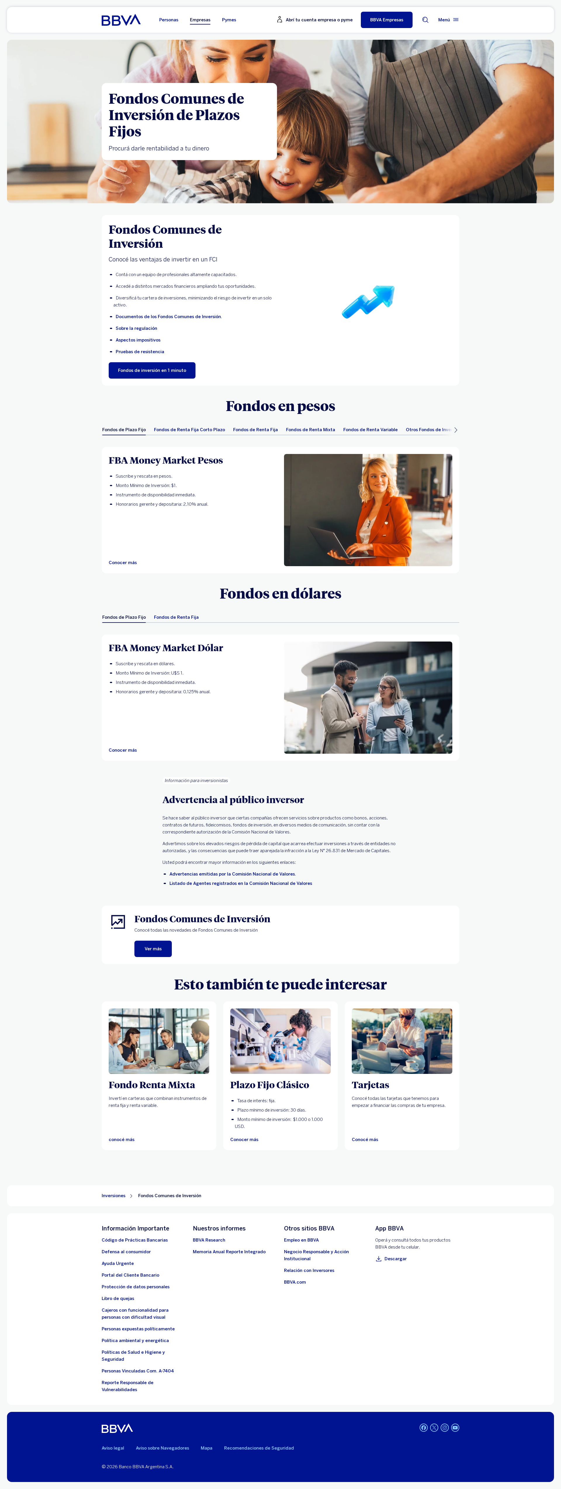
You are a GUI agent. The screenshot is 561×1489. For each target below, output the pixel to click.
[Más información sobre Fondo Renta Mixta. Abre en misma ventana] (159, 1041)
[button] (387, 20)
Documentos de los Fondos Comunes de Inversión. (169, 316)
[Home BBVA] (121, 20)
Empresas (200, 19)
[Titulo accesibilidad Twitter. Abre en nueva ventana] (434, 1427)
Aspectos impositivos (138, 340)
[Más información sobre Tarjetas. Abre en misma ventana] (402, 1041)
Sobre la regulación (136, 328)
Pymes (229, 19)
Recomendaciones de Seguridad (259, 1448)
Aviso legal (113, 1448)
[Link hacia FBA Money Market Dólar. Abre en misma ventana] (368, 698)
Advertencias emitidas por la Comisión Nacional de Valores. (232, 874)
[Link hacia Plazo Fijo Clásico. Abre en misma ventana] (280, 1041)
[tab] (124, 429)
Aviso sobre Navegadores (162, 1448)
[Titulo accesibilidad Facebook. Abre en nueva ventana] (424, 1427)
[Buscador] (425, 20)
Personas (168, 19)
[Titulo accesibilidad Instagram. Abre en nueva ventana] (445, 1427)
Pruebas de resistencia (140, 351)
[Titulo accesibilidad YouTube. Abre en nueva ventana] (455, 1427)
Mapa (206, 1448)
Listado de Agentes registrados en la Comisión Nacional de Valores (240, 883)
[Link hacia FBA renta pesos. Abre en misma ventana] (368, 510)
